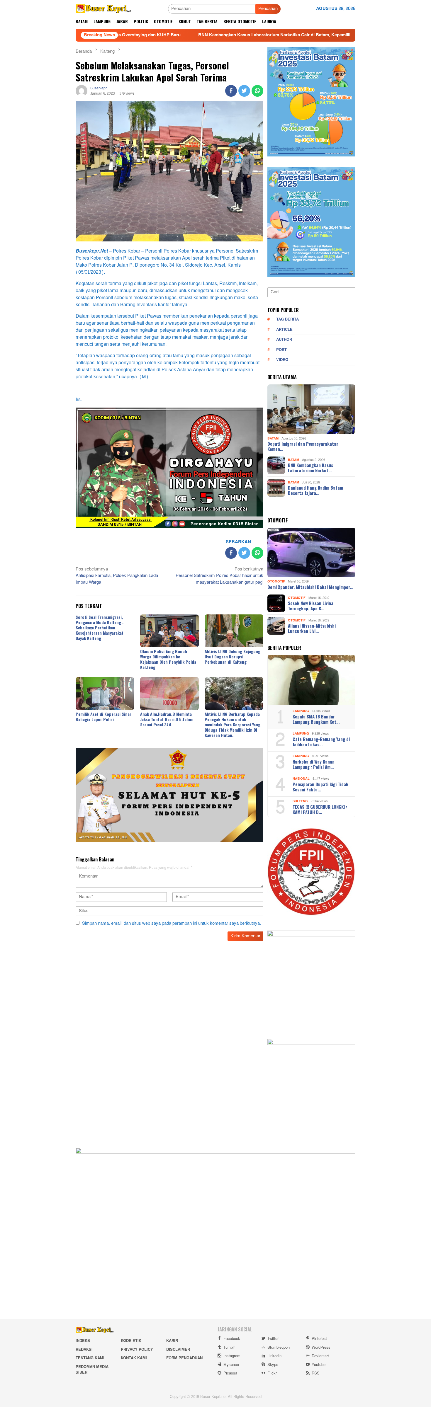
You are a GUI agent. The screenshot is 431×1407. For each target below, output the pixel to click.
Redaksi (84, 1349)
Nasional (301, 778)
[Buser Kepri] (103, 10)
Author (284, 339)
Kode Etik (131, 1340)
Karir (172, 1340)
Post (281, 349)
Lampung (301, 711)
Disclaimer (178, 1349)
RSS (316, 1373)
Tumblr (229, 1347)
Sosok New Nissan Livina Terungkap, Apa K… (310, 605)
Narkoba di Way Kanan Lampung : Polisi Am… (314, 764)
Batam (273, 438)
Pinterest (319, 1338)
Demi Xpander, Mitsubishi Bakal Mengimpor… (310, 587)
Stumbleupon (278, 1347)
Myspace (231, 1364)
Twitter (273, 1338)
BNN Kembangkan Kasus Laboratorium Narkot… (310, 467)
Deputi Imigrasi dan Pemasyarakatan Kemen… (303, 446)
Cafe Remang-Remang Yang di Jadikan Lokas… (321, 741)
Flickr (272, 1373)
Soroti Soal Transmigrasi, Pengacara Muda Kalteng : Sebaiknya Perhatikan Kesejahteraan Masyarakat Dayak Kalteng (99, 627)
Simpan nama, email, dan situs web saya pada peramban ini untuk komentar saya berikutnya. (171, 923)
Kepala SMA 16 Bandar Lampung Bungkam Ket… (316, 719)
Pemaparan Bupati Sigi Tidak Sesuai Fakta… (320, 786)
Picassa (230, 1373)
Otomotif (276, 581)
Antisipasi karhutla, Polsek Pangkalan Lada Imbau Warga (117, 576)
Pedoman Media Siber (92, 1369)
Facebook (231, 1338)
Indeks (83, 1340)
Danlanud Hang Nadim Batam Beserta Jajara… (315, 490)
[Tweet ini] (244, 91)
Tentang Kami (90, 1358)
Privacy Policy (137, 1349)
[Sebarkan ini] (231, 91)
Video (282, 359)
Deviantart (320, 1356)
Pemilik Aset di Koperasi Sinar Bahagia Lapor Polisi (103, 716)
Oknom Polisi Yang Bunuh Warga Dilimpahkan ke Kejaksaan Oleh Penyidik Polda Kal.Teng (168, 659)
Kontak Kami (134, 1358)
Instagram (231, 1356)
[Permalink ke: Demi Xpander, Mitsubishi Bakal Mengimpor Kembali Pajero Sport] (311, 553)
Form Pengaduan (184, 1358)
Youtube (318, 1364)
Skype (272, 1364)
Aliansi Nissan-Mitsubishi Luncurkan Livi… (312, 628)
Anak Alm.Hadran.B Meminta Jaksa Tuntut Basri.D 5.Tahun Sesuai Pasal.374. (167, 719)
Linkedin (274, 1356)
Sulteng (300, 801)
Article (284, 329)
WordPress (321, 1347)
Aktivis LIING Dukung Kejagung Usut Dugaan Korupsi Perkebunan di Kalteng (232, 656)
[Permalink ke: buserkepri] (81, 92)
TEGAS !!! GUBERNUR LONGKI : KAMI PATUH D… (320, 809)
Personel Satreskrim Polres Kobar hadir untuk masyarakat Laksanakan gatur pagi (219, 576)
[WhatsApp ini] (257, 91)
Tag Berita (287, 319)
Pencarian (268, 9)
